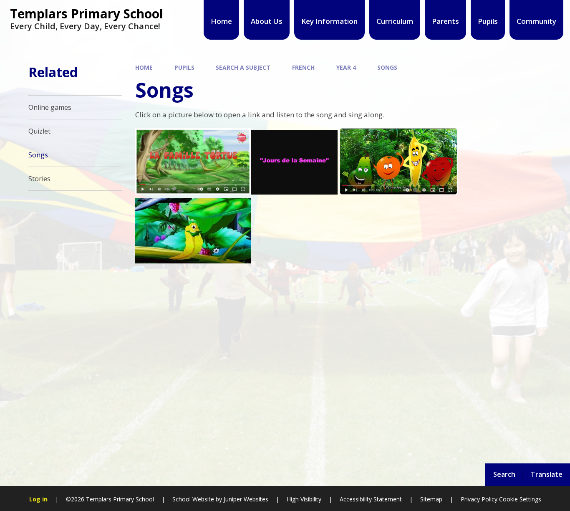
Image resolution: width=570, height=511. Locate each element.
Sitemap (431, 499)
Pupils (184, 67)
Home (144, 67)
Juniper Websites (245, 499)
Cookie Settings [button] (520, 499)
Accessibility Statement (371, 499)
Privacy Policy (479, 499)
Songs (387, 67)
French (303, 67)
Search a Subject (243, 67)
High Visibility (304, 499)
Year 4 (346, 67)
